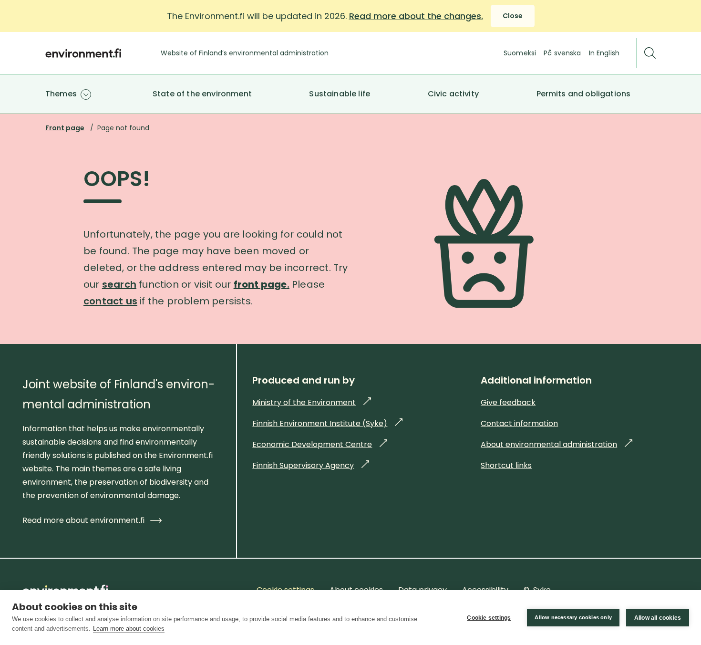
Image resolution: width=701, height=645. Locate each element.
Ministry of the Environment (311, 402)
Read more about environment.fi (83, 520)
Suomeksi (520, 53)
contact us (110, 301)
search (119, 284)
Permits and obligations (583, 93)
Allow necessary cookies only (573, 617)
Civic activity (453, 93)
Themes (61, 93)
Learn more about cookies (129, 628)
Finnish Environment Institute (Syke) (327, 423)
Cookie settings (489, 617)
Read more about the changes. (416, 16)
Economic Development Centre (319, 444)
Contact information (519, 423)
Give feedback (508, 402)
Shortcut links (506, 465)
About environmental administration (556, 444)
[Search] (650, 53)
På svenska (562, 53)
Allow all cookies (657, 617)
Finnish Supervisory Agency (310, 465)
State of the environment (202, 93)
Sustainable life (339, 93)
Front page (64, 128)
